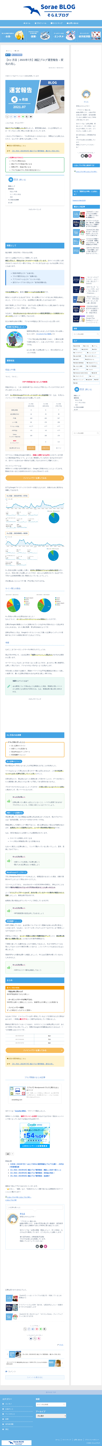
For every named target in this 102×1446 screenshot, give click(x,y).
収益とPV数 (13, 191)
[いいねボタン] (7, 1153)
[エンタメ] (63, 35)
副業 (9, 54)
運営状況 (11, 189)
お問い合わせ (78, 1439)
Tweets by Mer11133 (79, 200)
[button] (27, 116)
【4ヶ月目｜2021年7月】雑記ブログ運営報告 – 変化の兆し (33, 1064)
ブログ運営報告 (17, 54)
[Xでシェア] (7, 116)
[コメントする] (31, 116)
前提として (11, 186)
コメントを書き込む (35, 1377)
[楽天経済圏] (89, 35)
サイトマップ (67, 1439)
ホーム (57, 1439)
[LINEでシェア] (23, 116)
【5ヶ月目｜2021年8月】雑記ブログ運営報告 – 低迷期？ (30, 1176)
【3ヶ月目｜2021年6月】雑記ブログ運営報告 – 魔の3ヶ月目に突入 (35, 151)
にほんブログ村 (11, 1200)
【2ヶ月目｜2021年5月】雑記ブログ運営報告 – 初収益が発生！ (32, 1173)
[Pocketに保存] (19, 116)
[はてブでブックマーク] (15, 116)
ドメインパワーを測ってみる (35, 478)
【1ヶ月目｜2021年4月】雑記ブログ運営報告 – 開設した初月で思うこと (35, 1170)
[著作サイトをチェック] (37, 1246)
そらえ (22, 1214)
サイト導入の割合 (15, 194)
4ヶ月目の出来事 (13, 200)
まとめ (10, 202)
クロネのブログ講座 (44, 334)
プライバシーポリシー (92, 1439)
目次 (16, 179)
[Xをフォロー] (41, 1246)
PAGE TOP (51, 1392)
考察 (11, 197)
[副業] (38, 35)
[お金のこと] (13, 35)
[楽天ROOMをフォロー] (45, 1246)
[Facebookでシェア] (11, 116)
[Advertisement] (34, 225)
